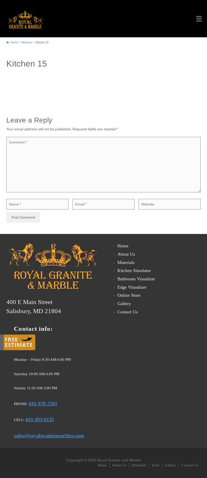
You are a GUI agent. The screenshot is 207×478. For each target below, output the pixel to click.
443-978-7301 (43, 403)
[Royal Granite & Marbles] (27, 18)
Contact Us (127, 311)
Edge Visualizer (131, 287)
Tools (155, 465)
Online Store (129, 295)
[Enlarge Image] (103, 86)
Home (122, 245)
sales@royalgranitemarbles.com (49, 435)
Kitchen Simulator (134, 270)
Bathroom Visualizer (136, 278)
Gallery (124, 303)
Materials (126, 262)
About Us (126, 254)
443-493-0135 (39, 419)
